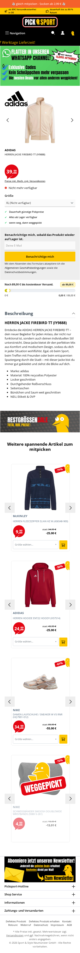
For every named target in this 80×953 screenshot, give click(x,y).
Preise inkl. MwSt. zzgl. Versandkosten (25, 181)
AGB (69, 925)
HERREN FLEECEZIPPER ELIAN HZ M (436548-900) (40, 521)
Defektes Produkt (16, 921)
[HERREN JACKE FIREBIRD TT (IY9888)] (40, 120)
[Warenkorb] (73, 33)
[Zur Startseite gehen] (40, 22)
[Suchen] (53, 33)
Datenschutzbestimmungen (20, 272)
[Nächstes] (3, 66)
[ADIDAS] (40, 98)
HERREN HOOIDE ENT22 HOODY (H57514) (36, 618)
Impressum (57, 925)
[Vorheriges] (8, 120)
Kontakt (66, 921)
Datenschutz (41, 925)
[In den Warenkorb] (63, 544)
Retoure (13, 925)
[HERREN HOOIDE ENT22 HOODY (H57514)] (40, 585)
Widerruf (25, 925)
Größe (9, 196)
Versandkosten (15, 935)
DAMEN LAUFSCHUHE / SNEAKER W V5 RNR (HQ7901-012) (37, 715)
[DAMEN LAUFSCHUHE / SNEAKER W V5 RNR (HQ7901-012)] (40, 682)
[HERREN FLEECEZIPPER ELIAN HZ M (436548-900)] (40, 488)
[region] (40, 66)
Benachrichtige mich (40, 257)
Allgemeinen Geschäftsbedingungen (25, 267)
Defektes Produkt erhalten (44, 921)
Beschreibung (19, 313)
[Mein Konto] (63, 33)
